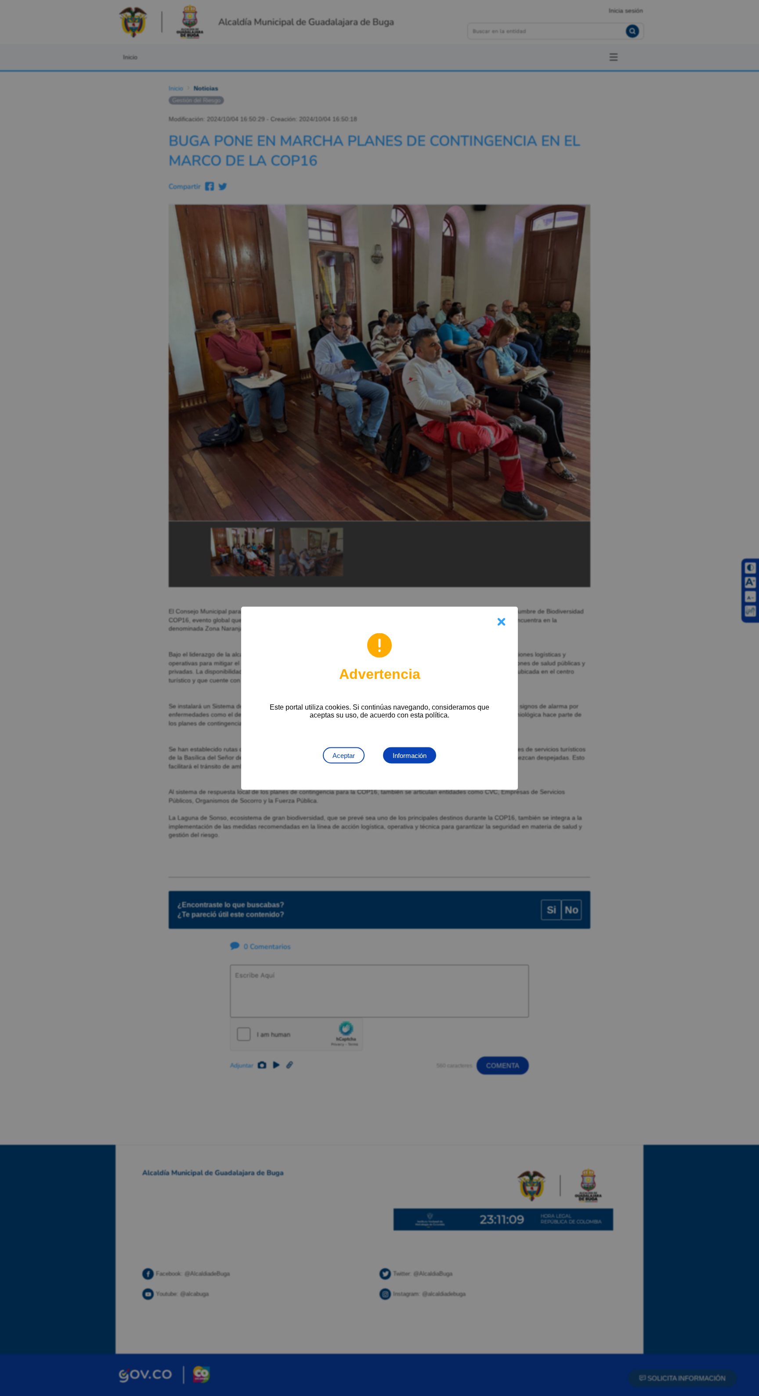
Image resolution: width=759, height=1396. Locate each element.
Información (409, 755)
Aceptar (344, 755)
